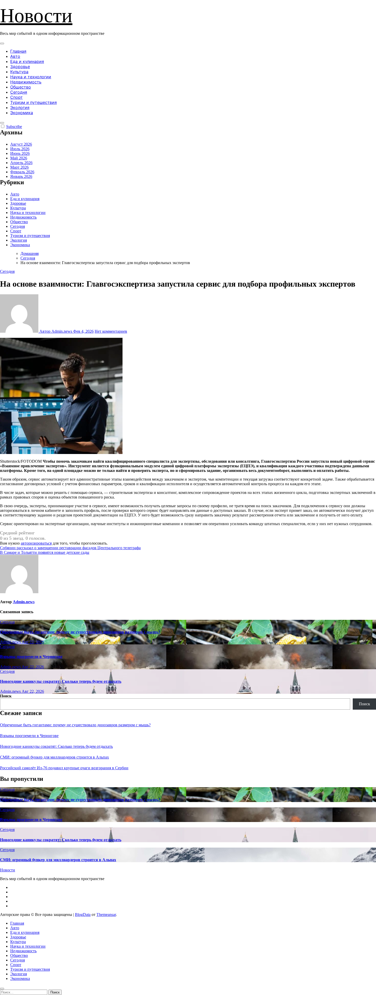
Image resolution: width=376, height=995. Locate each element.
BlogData (83, 914)
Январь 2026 (21, 176)
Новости (36, 15)
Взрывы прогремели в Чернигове (31, 656)
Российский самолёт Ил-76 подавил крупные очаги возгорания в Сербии (64, 768)
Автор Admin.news (55, 331)
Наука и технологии (30, 76)
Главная (18, 51)
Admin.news (24, 602)
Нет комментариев (111, 331)
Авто (15, 56)
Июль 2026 (19, 149)
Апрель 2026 (21, 162)
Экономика (21, 112)
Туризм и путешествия (33, 102)
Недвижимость (25, 81)
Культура (19, 71)
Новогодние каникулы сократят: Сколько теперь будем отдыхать (60, 681)
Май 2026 (18, 158)
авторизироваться (36, 543)
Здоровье (20, 66)
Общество (20, 87)
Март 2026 (19, 167)
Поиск (6, 696)
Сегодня (18, 92)
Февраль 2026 (22, 172)
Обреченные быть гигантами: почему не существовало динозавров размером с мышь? (80, 632)
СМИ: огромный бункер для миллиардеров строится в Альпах (54, 757)
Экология (19, 107)
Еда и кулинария (27, 61)
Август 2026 (21, 144)
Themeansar (106, 914)
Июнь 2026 (20, 153)
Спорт (16, 97)
